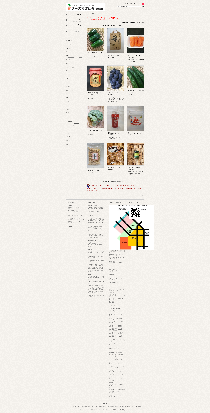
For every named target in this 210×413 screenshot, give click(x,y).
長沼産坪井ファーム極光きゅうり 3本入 (139, 90)
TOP (88, 13)
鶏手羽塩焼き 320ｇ (114, 167)
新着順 (142, 22)
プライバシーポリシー (93, 406)
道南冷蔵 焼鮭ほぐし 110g (95, 93)
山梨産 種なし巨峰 (113, 93)
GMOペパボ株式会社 (98, 409)
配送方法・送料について (115, 406)
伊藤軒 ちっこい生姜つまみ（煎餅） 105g (99, 170)
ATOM (139, 406)
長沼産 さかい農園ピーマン (95, 52)
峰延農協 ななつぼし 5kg (115, 55)
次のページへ (125, 25)
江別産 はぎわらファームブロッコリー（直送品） (101, 130)
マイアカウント (128, 3)
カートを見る (140, 3)
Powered (112, 409)
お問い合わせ (84, 406)
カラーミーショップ (82, 409)
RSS (136, 406)
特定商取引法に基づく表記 (128, 406)
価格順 (138, 22)
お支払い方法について (104, 406)
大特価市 (93, 13)
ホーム (70, 406)
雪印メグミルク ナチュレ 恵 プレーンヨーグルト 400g (143, 133)
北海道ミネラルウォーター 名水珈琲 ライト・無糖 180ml (123, 133)
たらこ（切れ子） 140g (135, 55)
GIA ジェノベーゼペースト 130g (137, 167)
